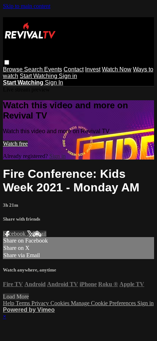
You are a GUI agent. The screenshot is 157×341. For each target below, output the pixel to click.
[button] (6, 62)
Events (53, 69)
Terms (23, 303)
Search (34, 69)
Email (39, 234)
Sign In (54, 82)
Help (9, 303)
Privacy (40, 303)
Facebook (15, 234)
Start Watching (39, 76)
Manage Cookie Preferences (104, 303)
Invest (92, 69)
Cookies (60, 303)
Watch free (15, 143)
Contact (74, 69)
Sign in (68, 76)
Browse (13, 69)
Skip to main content (26, 6)
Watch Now (116, 69)
